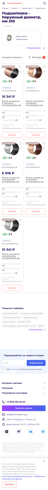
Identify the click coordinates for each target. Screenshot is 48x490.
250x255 (6, 88)
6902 (41, 326)
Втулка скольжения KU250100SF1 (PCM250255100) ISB (34, 180)
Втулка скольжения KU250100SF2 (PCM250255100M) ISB (11, 103)
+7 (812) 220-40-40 (15, 402)
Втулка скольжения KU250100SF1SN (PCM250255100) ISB (11, 256)
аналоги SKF (24, 322)
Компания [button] (7, 388)
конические (9, 322)
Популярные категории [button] (14, 393)
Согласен (9, 484)
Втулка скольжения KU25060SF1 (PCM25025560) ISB (34, 103)
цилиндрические (12, 317)
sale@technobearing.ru (17, 414)
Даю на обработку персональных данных (24, 369)
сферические (30, 317)
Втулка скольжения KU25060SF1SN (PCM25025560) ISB (11, 180)
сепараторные (10, 313)
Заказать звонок (23, 408)
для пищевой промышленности (19, 326)
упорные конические (32, 313)
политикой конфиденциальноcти (17, 476)
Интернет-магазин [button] (12, 383)
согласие (13, 369)
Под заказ (12, 135)
